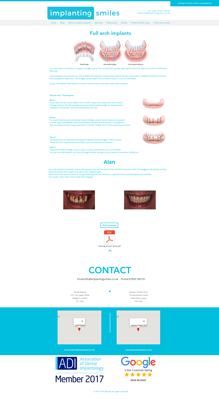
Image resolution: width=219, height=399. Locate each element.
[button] (98, 23)
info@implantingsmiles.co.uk (101, 279)
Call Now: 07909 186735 (159, 11)
